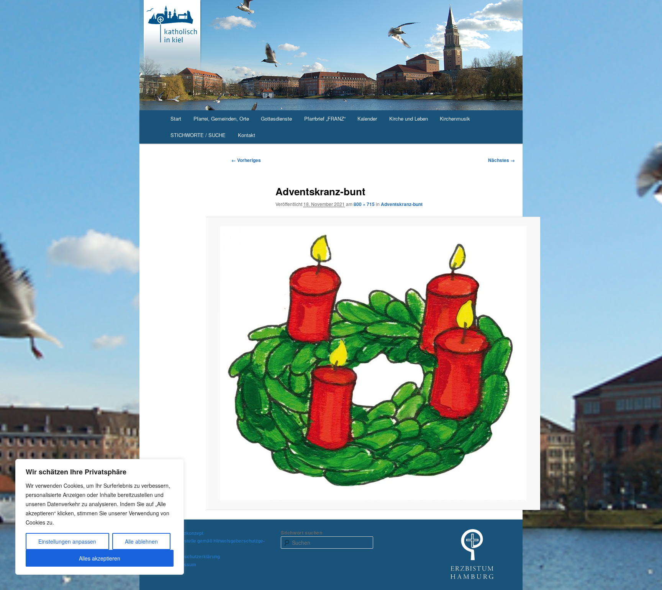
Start (175, 118)
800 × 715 (364, 204)
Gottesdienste (276, 118)
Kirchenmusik (455, 118)
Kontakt (246, 135)
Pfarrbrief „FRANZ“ (325, 118)
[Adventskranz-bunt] (373, 363)
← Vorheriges (246, 160)
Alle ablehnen (141, 541)
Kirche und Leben (408, 118)
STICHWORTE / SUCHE (198, 135)
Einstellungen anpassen (67, 541)
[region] (99, 517)
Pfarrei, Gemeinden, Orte (221, 118)
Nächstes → (501, 160)
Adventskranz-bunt (402, 204)
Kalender (367, 118)
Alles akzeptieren (99, 558)
